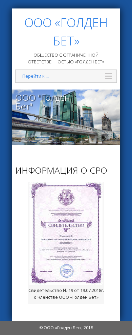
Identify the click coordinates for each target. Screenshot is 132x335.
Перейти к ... (35, 76)
